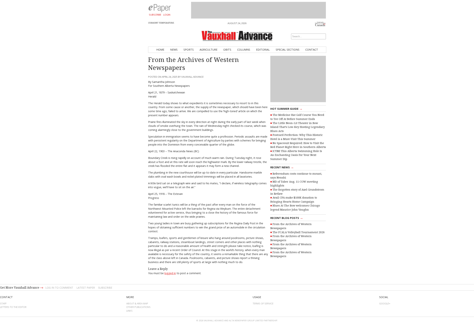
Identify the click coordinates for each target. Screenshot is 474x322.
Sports (188, 49)
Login (166, 14)
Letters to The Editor (13, 307)
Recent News (282, 167)
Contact (311, 49)
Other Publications (138, 307)
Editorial (263, 49)
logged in (170, 273)
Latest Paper (85, 287)
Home (160, 49)
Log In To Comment (59, 287)
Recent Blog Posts (286, 217)
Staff (3, 303)
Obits (227, 49)
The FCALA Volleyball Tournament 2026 (299, 232)
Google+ (384, 303)
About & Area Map (137, 303)
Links (129, 310)
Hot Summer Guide (286, 108)
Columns (243, 49)
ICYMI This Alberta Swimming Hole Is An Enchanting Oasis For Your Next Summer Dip (296, 155)
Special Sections (287, 49)
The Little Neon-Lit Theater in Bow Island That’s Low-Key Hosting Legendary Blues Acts (297, 127)
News (174, 49)
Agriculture (208, 49)
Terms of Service (263, 303)
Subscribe (155, 14)
